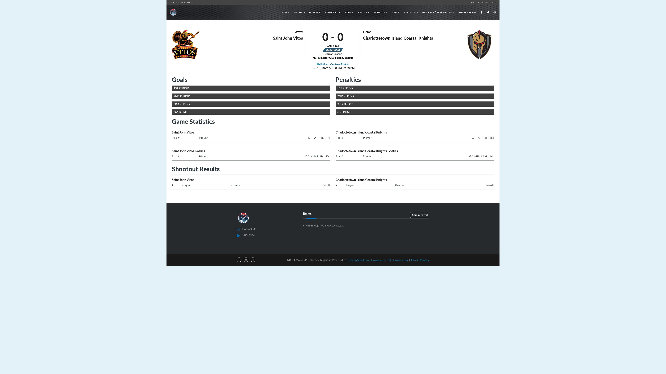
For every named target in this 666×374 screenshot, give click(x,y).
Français (476, 2)
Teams (297, 12)
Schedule (380, 12)
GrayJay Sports (181, 2)
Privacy (424, 260)
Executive (411, 12)
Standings (332, 12)
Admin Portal (420, 215)
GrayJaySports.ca (358, 260)
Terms (414, 260)
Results (363, 12)
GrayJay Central (381, 260)
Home (285, 12)
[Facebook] (482, 12)
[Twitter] (487, 12)
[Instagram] (494, 12)
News (395, 12)
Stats (349, 12)
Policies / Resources (437, 12)
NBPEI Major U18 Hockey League (324, 225)
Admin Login (489, 2)
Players (314, 12)
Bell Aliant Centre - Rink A (333, 64)
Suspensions (467, 12)
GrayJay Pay (400, 260)
